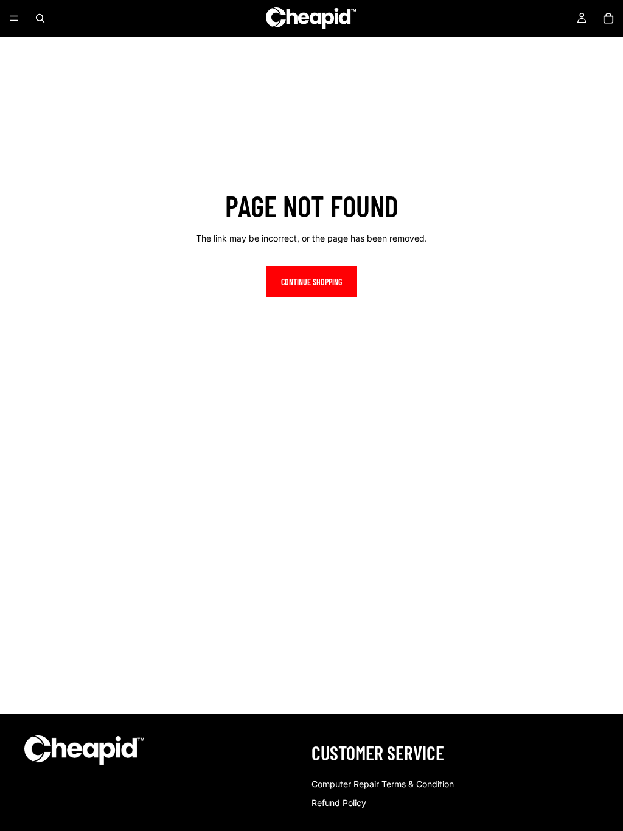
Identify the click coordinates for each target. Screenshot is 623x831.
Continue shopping (311, 282)
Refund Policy (339, 803)
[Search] (40, 18)
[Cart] (608, 18)
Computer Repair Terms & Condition (383, 784)
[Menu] (14, 18)
